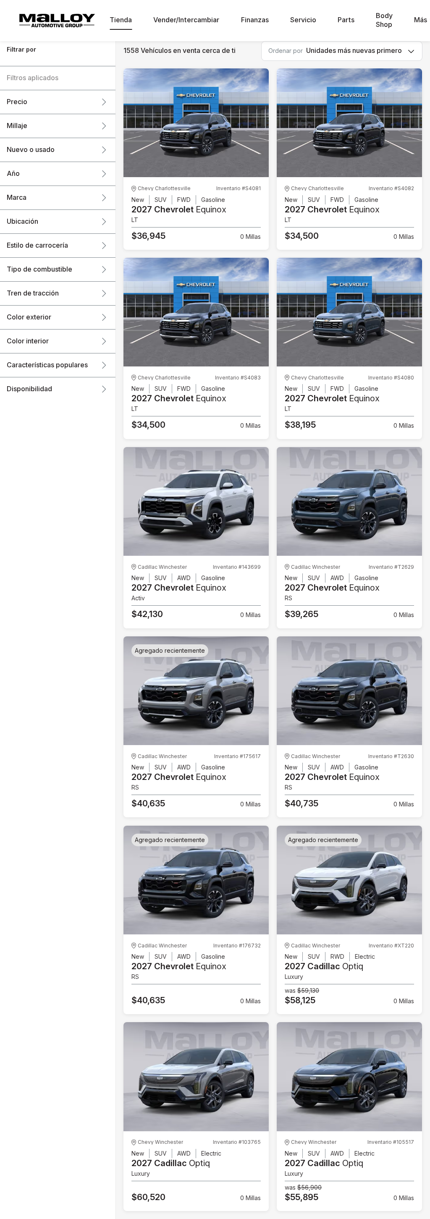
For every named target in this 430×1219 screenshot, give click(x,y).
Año (13, 174)
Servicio (303, 20)
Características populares (47, 365)
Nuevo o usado (31, 150)
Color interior (28, 341)
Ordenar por (285, 50)
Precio (17, 102)
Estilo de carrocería (37, 245)
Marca (16, 197)
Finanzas (255, 20)
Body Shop (384, 20)
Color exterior (29, 317)
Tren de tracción (33, 293)
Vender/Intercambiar (186, 20)
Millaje (17, 126)
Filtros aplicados (32, 78)
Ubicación (22, 221)
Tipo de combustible (39, 269)
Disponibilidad (29, 389)
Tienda (121, 20)
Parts (346, 20)
